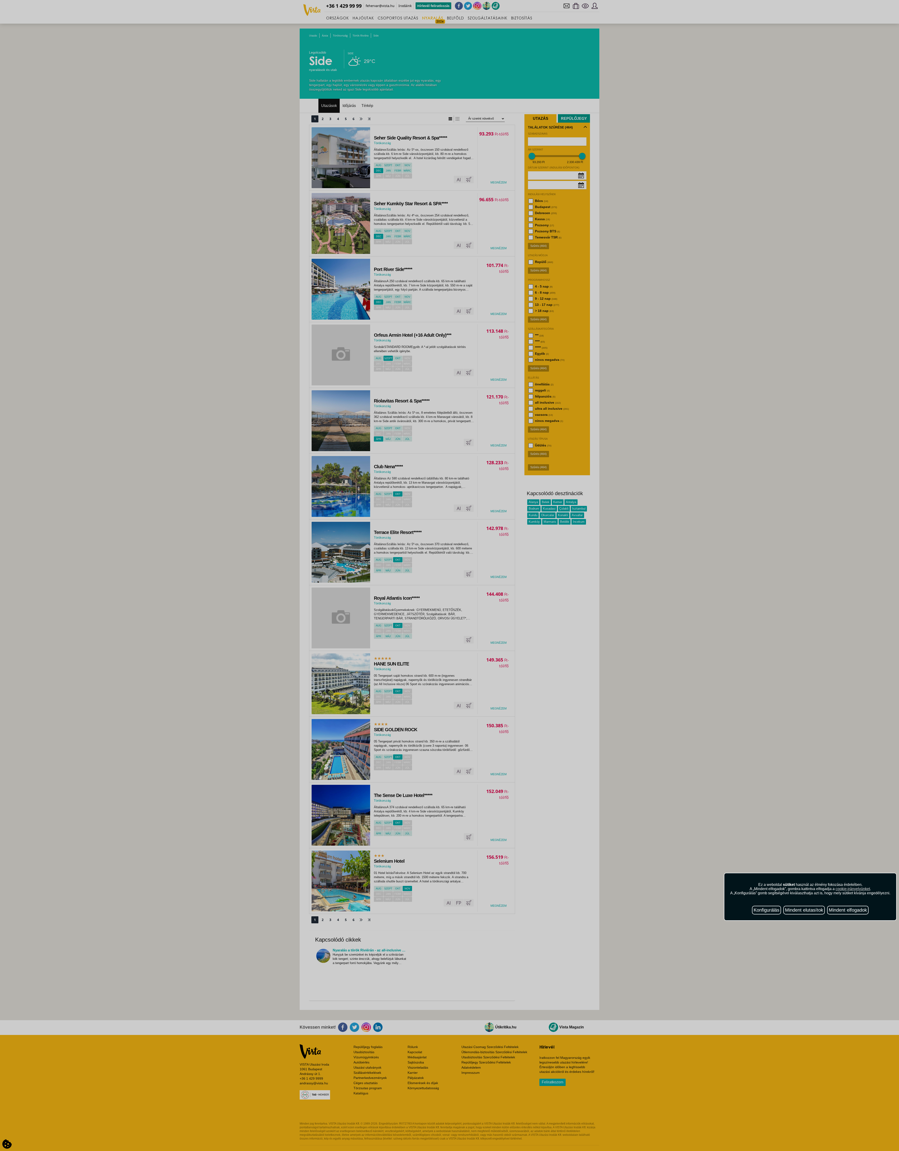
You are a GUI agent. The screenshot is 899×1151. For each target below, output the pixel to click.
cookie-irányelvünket (853, 889)
